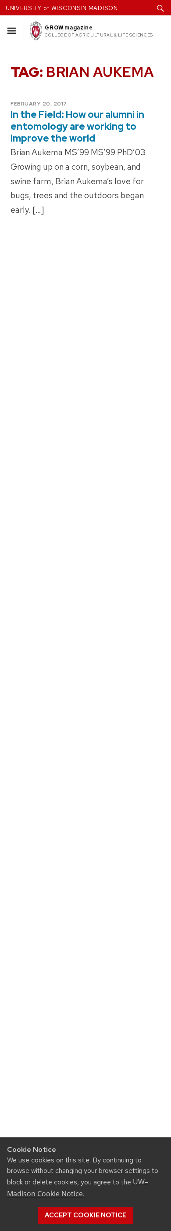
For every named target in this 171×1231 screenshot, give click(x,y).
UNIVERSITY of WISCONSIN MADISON (62, 8)
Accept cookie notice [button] (85, 1215)
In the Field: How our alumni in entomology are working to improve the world (77, 126)
